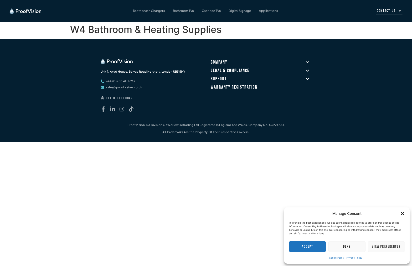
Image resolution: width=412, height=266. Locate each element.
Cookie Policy (336, 257)
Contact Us (386, 11)
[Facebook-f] (103, 109)
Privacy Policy (354, 257)
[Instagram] (121, 109)
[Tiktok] (131, 109)
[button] (402, 213)
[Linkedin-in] (112, 109)
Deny (347, 246)
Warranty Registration (234, 87)
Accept (307, 246)
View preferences (386, 246)
